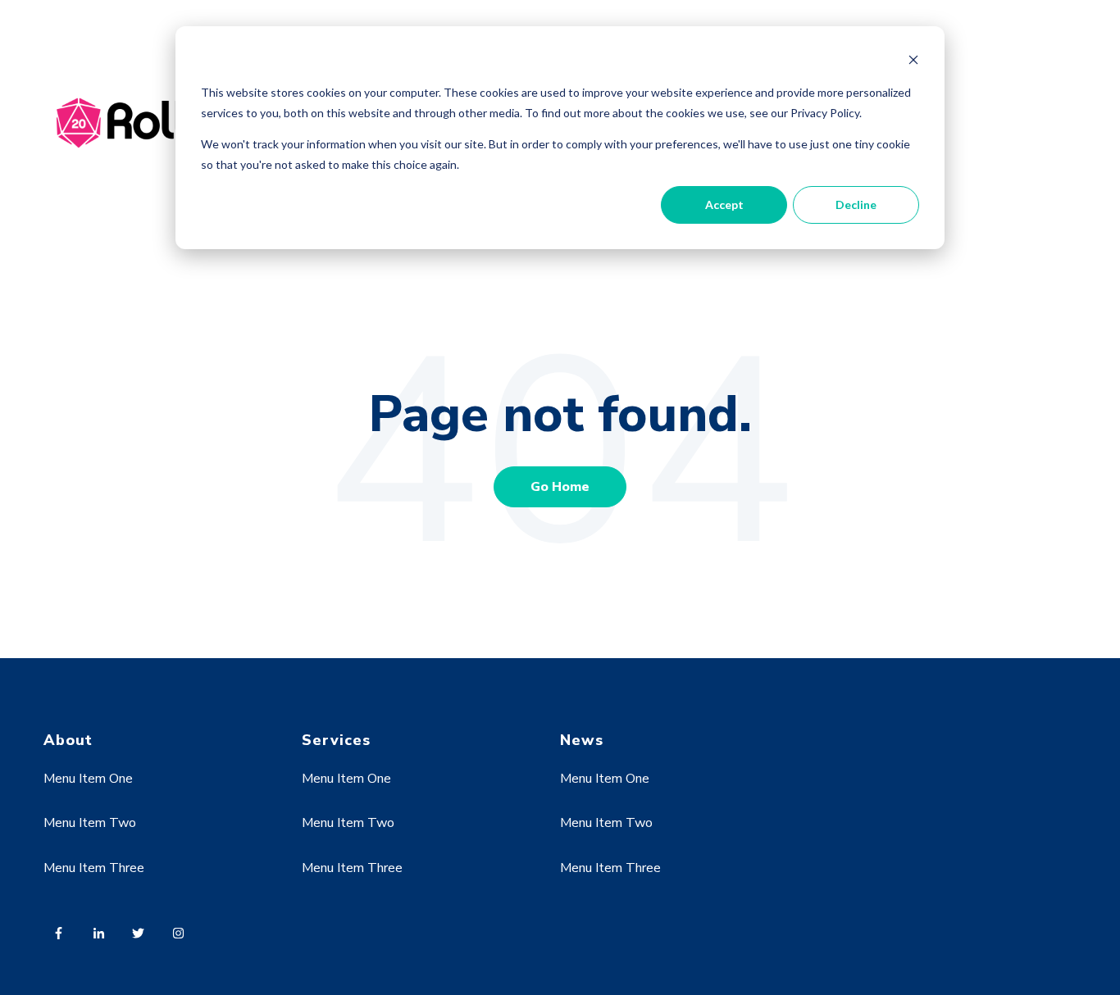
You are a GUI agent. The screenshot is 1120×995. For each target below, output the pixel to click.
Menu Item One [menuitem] (88, 779)
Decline (855, 204)
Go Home (560, 487)
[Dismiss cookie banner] (913, 62)
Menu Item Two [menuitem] (89, 823)
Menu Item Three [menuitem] (93, 868)
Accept (724, 204)
